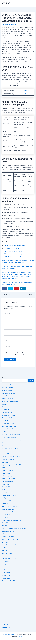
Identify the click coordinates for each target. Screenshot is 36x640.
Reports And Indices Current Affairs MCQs (14, 528)
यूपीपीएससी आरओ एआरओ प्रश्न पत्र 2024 (13, 251)
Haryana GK (5, 454)
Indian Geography (7, 476)
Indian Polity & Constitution (9, 478)
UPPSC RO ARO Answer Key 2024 (13, 257)
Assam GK (5, 396)
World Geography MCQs (9, 581)
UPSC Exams (5, 570)
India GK (4, 467)
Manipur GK (5, 503)
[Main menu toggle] (32, 3)
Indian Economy (6, 473)
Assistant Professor (7, 398)
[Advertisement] (18, 601)
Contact (8, 634)
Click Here (27, 90)
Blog (3, 407)
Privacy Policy (6, 627)
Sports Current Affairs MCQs (10, 545)
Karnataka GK (6, 487)
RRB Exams (5, 534)
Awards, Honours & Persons (10, 401)
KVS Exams (5, 492)
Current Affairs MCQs (8, 423)
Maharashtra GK (6, 501)
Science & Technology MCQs (10, 539)
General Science (6, 443)
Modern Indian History (8, 512)
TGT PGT (4, 564)
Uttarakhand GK (6, 575)
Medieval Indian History (8, 509)
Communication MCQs (8, 415)
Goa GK (4, 445)
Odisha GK (5, 517)
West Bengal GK (6, 578)
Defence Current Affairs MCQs (10, 429)
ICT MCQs (5, 462)
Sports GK (5, 547)
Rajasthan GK (6, 525)
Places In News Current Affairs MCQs (12, 520)
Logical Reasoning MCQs (9, 495)
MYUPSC (6, 3)
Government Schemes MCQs (10, 448)
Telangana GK (6, 561)
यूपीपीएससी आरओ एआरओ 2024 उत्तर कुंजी (13, 254)
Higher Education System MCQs (11, 456)
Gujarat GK (5, 451)
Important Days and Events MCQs (11, 465)
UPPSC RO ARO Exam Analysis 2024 (14, 248)
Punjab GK (5, 523)
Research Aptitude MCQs (9, 531)
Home (3, 622)
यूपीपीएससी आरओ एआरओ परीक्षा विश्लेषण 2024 (14, 245)
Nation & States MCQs (8, 514)
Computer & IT (6, 420)
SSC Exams (5, 550)
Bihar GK (4, 404)
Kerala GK (4, 490)
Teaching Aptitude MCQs (9, 558)
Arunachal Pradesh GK (8, 393)
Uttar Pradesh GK (7, 572)
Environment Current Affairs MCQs (12, 440)
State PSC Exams (7, 553)
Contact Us (5, 624)
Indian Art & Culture (7, 470)
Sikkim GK (5, 542)
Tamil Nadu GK (6, 556)
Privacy (13, 634)
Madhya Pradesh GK (8, 498)
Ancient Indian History (8, 385)
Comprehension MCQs (8, 418)
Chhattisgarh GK (6, 409)
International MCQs (7, 481)
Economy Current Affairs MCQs (11, 434)
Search (4, 377)
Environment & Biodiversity (9, 437)
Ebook (4, 431)
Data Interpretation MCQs (9, 426)
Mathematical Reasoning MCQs (11, 506)
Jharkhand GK (6, 484)
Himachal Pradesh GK (8, 459)
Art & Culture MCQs (7, 390)
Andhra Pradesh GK (7, 387)
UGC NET (4, 567)
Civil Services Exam (7, 412)
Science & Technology (8, 536)
